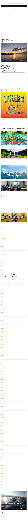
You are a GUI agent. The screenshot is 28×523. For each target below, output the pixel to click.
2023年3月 (2, 339)
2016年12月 (2, 433)
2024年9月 (2, 312)
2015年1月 (2, 468)
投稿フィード (2, 515)
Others (2, 233)
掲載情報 (2, 267)
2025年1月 (2, 307)
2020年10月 (2, 368)
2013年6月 (2, 487)
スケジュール (2, 249)
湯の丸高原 (2, 270)
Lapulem (2, 230)
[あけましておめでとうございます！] (14, 13)
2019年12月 (2, 377)
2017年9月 (2, 419)
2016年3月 (2, 446)
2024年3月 (2, 320)
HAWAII (2, 227)
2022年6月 (2, 350)
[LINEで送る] (12, 122)
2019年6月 (2, 385)
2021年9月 (2, 358)
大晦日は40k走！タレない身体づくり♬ (21, 128)
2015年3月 (2, 465)
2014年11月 (2, 471)
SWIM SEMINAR (3, 238)
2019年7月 (2, 384)
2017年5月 (2, 425)
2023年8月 (2, 331)
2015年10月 (2, 454)
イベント (2, 243)
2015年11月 (2, 452)
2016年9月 (2, 438)
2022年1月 (2, 352)
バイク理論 (2, 257)
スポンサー (2, 251)
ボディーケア (2, 259)
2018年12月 (2, 395)
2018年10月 (2, 398)
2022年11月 (2, 344)
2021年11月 (2, 355)
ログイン (2, 513)
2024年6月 (2, 315)
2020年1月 (2, 376)
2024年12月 (2, 309)
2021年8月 (2, 360)
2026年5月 (2, 293)
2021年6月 (2, 363)
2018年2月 (2, 411)
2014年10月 (2, 473)
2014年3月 (2, 484)
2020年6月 (2, 371)
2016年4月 (2, 444)
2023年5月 (2, 336)
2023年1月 (2, 341)
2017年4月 (2, 427)
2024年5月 (2, 317)
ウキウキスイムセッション (7, 40)
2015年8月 (2, 457)
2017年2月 (2, 430)
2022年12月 (2, 342)
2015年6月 (2, 460)
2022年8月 (2, 347)
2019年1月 (2, 393)
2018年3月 (2, 409)
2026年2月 (2, 296)
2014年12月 (2, 470)
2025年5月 (2, 301)
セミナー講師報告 (3, 254)
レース (2, 262)
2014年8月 (2, 476)
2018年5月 (2, 406)
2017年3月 (2, 428)
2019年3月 (2, 390)
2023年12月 (2, 325)
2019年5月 (2, 387)
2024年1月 (2, 323)
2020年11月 (2, 366)
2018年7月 (2, 403)
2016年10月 (2, 436)
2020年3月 (2, 374)
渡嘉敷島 (2, 268)
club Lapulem (2, 124)
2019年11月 (2, 379)
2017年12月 (2, 414)
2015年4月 (2, 463)
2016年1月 (2, 449)
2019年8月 (2, 382)
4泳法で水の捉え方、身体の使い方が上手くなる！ (7, 128)
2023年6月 (2, 334)
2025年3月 (2, 304)
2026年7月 (2, 291)
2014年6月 (2, 479)
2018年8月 (2, 401)
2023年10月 (2, 328)
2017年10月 (2, 417)
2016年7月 (2, 441)
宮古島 (2, 265)
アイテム (2, 241)
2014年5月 (2, 481)
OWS (1, 235)
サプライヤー (2, 246)
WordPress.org (3, 518)
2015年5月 (2, 462)
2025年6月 (2, 299)
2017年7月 (2, 422)
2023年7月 (2, 333)
